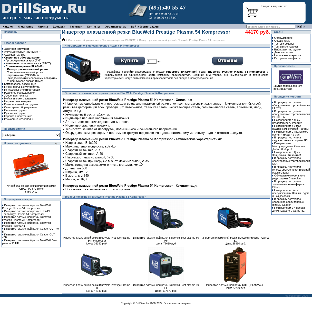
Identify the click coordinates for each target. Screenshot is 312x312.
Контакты (93, 26)
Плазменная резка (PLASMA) (119, 40)
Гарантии (76, 26)
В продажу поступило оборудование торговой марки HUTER (291, 105)
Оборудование (283, 37)
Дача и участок (283, 52)
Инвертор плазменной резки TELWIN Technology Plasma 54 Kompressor (26, 212)
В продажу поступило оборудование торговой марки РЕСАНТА (291, 114)
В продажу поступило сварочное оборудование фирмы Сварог (288, 201)
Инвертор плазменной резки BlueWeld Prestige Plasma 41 (96, 286)
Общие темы (282, 40)
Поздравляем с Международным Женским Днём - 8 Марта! (288, 146)
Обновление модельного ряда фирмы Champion (288, 177)
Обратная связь (115, 26)
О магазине (25, 26)
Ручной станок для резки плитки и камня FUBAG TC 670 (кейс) (31, 187)
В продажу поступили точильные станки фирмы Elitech (288, 184)
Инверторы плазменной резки (157, 40)
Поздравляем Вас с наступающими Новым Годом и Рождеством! (290, 193)
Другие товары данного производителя (287, 87)
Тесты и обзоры (284, 43)
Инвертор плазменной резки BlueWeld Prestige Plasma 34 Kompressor (26, 218)
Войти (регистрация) (145, 26)
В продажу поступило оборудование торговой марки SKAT (291, 160)
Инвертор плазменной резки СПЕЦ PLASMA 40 (235, 284)
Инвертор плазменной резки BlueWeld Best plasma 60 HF (166, 239)
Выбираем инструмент (288, 49)
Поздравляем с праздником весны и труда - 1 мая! (290, 133)
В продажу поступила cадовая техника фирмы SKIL (290, 139)
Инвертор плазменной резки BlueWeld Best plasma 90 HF (166, 286)
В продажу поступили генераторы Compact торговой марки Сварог (291, 169)
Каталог (8, 26)
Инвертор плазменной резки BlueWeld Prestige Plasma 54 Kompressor (26, 207)
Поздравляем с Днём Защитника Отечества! (286, 153)
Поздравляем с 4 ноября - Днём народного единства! (289, 209)
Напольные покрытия (287, 55)
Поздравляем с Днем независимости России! (287, 121)
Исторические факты (287, 58)
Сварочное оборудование (83, 40)
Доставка (59, 26)
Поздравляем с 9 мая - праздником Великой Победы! (290, 127)
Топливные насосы (286, 46)
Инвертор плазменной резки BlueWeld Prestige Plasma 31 (235, 239)
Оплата (43, 26)
